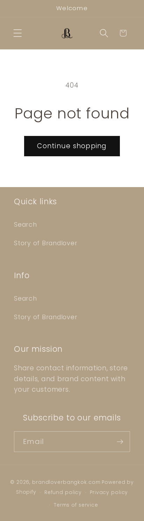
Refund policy (63, 492)
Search (25, 224)
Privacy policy (109, 492)
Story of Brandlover (45, 243)
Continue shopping (72, 146)
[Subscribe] (120, 441)
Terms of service (76, 505)
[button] (17, 33)
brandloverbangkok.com (66, 482)
